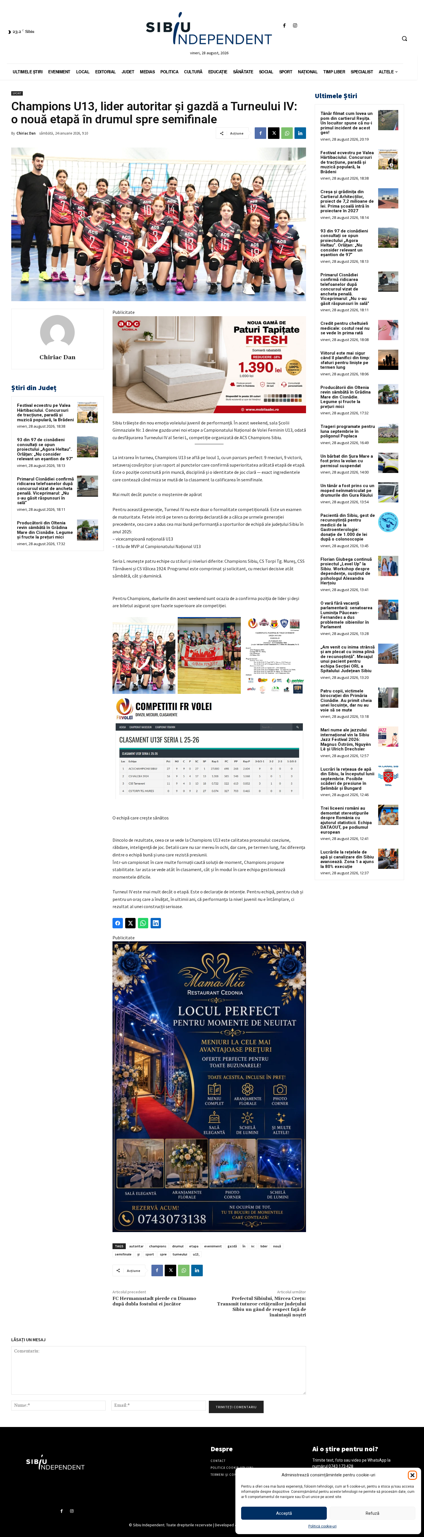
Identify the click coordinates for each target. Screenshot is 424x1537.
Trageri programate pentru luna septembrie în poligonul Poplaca (347, 431)
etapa (193, 1246)
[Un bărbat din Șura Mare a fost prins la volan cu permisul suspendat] (388, 463)
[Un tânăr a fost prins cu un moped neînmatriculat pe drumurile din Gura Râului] (388, 492)
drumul (177, 1246)
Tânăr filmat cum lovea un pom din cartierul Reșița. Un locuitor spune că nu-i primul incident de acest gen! (346, 123)
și (138, 1254)
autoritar (136, 1246)
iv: (253, 1246)
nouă (277, 1246)
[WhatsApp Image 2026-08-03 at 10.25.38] (209, 364)
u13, (196, 1254)
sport (149, 1254)
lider (263, 1246)
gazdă (232, 1246)
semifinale (123, 1254)
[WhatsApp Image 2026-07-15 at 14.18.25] (209, 1086)
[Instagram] (295, 26)
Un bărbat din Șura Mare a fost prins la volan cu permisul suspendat (346, 461)
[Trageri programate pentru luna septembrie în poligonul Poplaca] (388, 433)
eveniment (213, 1246)
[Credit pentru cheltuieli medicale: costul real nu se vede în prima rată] (388, 330)
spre (163, 1254)
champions (157, 1246)
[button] (412, 1475)
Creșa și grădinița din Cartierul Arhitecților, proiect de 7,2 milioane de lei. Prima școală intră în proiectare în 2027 (347, 201)
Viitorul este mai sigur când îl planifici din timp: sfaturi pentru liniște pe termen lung (345, 360)
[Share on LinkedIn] (156, 923)
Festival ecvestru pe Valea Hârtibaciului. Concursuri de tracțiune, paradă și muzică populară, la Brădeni (45, 412)
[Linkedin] (300, 133)
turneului (179, 1254)
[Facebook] (284, 26)
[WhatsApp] (287, 133)
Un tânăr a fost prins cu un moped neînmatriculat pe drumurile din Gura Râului (347, 490)
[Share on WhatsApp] (143, 923)
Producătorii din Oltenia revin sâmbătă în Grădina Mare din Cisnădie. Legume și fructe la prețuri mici (45, 530)
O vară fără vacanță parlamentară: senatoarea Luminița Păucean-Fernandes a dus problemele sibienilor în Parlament (346, 615)
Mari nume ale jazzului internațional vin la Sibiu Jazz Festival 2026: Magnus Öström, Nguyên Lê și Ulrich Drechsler (345, 739)
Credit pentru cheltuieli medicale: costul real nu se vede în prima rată (344, 328)
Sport (17, 93)
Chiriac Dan (25, 133)
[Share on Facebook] (117, 923)
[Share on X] (130, 923)
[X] (273, 133)
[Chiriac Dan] (57, 332)
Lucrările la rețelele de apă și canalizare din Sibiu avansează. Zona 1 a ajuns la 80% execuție (347, 859)
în (244, 1246)
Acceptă (284, 1513)
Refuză (372, 1513)
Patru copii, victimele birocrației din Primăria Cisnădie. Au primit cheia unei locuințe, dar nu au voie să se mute (346, 700)
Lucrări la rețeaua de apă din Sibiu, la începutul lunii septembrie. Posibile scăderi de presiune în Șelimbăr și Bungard (347, 779)
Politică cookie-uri (322, 1526)
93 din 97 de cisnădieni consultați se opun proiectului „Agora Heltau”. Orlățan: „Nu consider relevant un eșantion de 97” (45, 449)
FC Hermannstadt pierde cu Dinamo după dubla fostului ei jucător (154, 1301)
